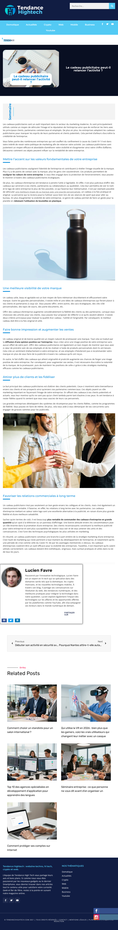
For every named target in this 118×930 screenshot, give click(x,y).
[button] (4, 620)
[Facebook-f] (102, 24)
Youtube (50, 30)
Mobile (74, 24)
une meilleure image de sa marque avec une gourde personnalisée (47, 191)
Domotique (12, 24)
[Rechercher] (112, 6)
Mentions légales (78, 920)
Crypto (47, 24)
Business (90, 24)
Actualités (31, 24)
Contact (63, 920)
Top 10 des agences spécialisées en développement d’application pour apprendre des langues (28, 791)
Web (60, 24)
